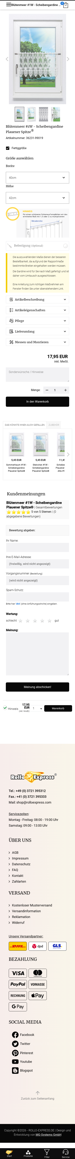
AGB (15, 852)
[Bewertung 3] (35, 621)
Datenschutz (21, 864)
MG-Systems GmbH (48, 1134)
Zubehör (54, 425)
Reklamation (21, 917)
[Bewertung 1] (20, 621)
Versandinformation (26, 911)
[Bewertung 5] (49, 621)
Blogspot (26, 1070)
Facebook (26, 1035)
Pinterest (26, 1053)
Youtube (25, 1061)
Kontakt (17, 876)
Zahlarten (19, 881)
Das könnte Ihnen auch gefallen (25, 425)
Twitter (24, 1044)
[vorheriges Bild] (7, 59)
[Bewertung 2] (27, 621)
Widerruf (18, 922)
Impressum (20, 858)
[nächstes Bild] (68, 59)
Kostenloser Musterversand (32, 905)
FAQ (15, 870)
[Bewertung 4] (42, 621)
